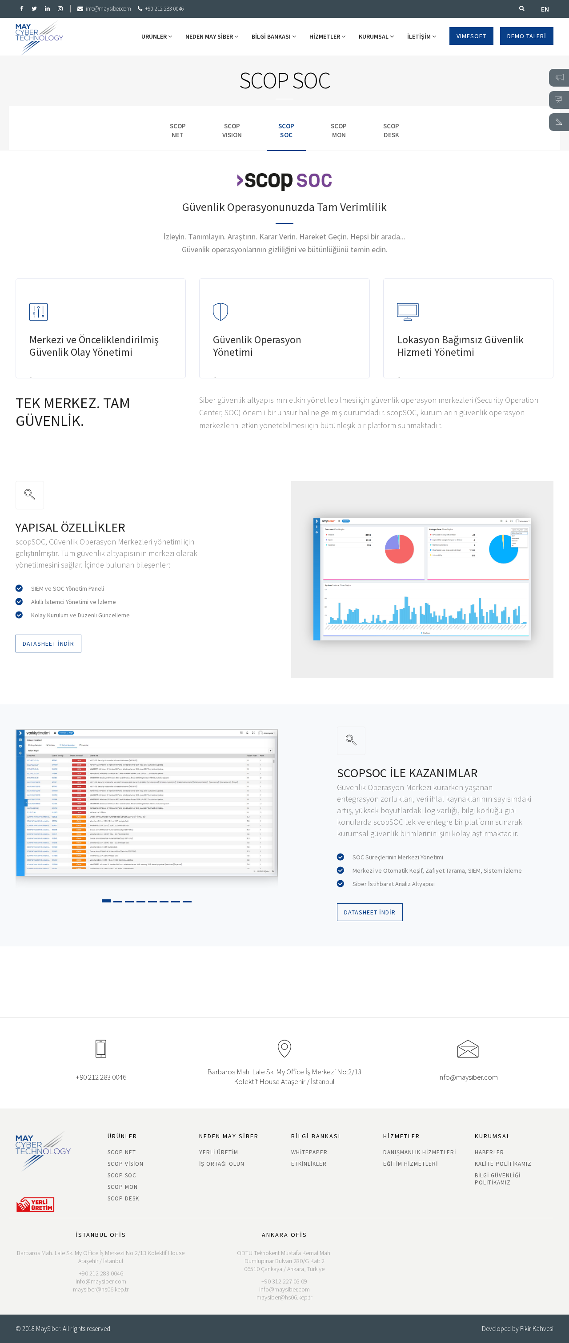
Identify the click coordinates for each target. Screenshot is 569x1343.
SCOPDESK (391, 130)
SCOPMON (339, 130)
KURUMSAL (374, 36)
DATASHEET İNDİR (48, 644)
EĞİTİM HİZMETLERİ (410, 1164)
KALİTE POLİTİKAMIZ (503, 1164)
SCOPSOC (286, 130)
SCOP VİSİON (126, 1164)
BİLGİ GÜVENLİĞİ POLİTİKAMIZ (498, 1179)
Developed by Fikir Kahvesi (517, 1328)
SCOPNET (178, 130)
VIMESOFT (471, 36)
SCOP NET (122, 1152)
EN (545, 8)
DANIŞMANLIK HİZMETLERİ (419, 1152)
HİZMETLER (325, 36)
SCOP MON (123, 1187)
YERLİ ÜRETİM (218, 1152)
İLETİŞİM (419, 36)
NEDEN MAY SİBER (209, 36)
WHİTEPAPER (309, 1152)
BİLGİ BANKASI (272, 36)
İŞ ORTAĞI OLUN (221, 1164)
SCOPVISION (232, 130)
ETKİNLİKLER (309, 1164)
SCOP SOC (122, 1175)
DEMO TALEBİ (526, 36)
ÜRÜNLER (154, 36)
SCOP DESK (123, 1198)
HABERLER (489, 1152)
